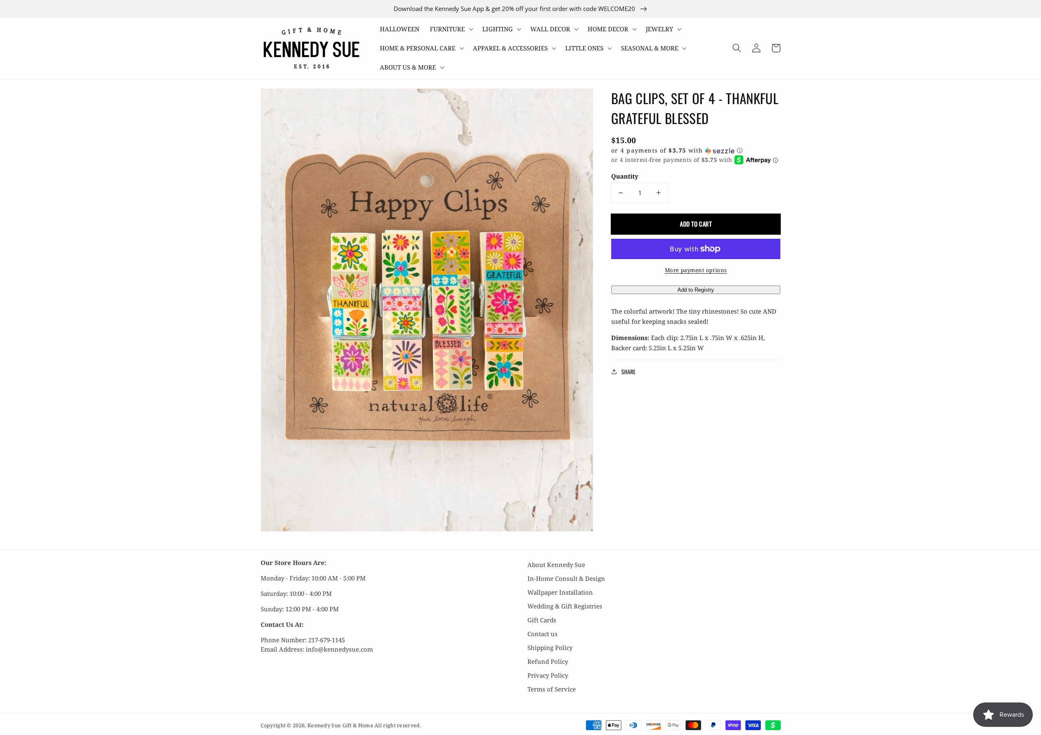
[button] (451, 29)
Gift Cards (541, 620)
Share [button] (628, 371)
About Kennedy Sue (556, 565)
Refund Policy (547, 661)
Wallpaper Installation (560, 592)
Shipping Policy (550, 647)
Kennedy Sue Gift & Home (341, 725)
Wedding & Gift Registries (564, 606)
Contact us (542, 634)
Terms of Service (551, 689)
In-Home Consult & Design (566, 578)
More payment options (696, 270)
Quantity (624, 176)
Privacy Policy (547, 675)
